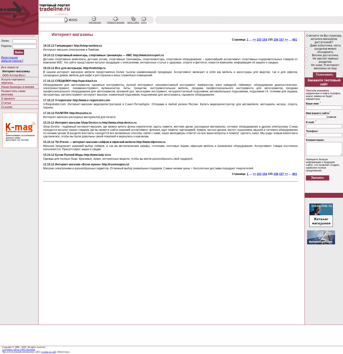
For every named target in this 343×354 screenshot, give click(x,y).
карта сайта (133, 22)
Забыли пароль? (12, 60)
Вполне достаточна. (325, 55)
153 (259, 39)
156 (275, 39)
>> (286, 39)
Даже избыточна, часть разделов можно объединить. (325, 49)
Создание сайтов (11, 349)
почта (144, 22)
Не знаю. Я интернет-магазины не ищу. (325, 66)
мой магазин (95, 22)
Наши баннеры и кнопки (17, 87)
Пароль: (7, 46)
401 (294, 39)
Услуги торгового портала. (13, 81)
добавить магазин (115, 22)
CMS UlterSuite (27, 349)
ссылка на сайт (48, 352)
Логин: (5, 40)
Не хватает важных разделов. (325, 60)
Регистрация (9, 57)
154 (264, 39)
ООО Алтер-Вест (14, 75)
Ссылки (6, 107)
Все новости (9, 67)
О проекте (8, 98)
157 (281, 39)
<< (254, 39)
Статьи (6, 102)
